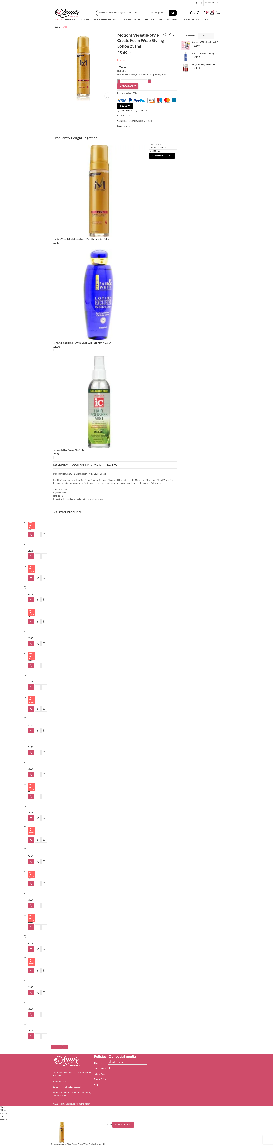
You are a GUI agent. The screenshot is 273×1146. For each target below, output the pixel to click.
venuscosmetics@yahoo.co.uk (68, 1087)
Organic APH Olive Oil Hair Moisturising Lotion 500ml (165, 44)
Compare (29, 534)
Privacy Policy (100, 1079)
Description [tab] (60, 465)
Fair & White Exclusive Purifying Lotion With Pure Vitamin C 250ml (82, 343)
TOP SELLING (190, 36)
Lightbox (108, 96)
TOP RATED (206, 36)
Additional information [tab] (87, 465)
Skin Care (148, 121)
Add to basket (128, 86)
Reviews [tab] (112, 465)
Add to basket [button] (23, 556)
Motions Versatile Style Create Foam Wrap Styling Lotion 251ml (81, 239)
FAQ (96, 1085)
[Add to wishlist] (17, 522)
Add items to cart (162, 156)
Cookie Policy (100, 1069)
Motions (123, 67)
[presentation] (54, 1043)
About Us (98, 1063)
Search (173, 13)
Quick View (36, 534)
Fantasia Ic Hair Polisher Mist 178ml (69, 450)
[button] (54, 1047)
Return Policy (100, 1074)
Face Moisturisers (135, 121)
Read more (23, 534)
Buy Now (125, 106)
